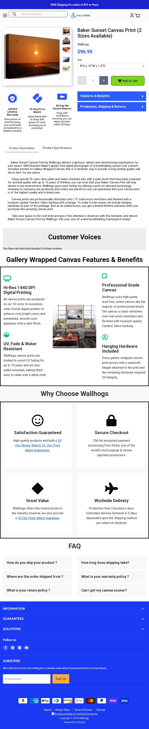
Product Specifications (57, 148)
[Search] (14, 14)
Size (79, 60)
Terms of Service (83, 709)
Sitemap (100, 709)
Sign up (60, 678)
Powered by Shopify (74, 722)
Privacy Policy (62, 709)
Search (47, 709)
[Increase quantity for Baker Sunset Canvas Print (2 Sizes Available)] (103, 80)
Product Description (22, 148)
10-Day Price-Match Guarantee (38, 518)
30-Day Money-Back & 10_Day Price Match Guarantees (38, 445)
